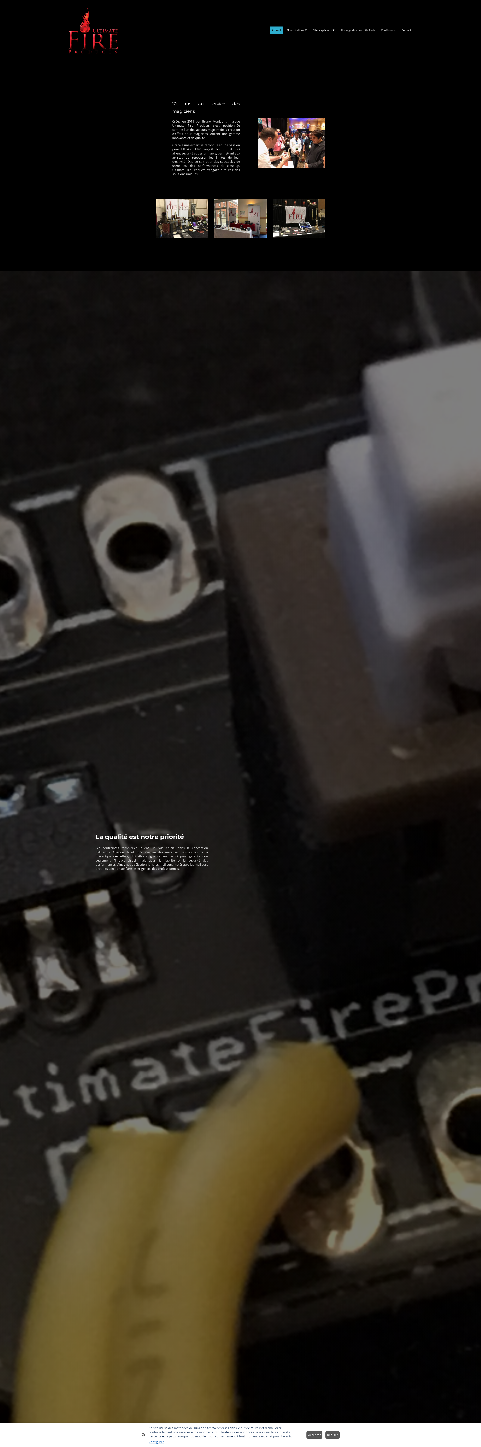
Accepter (314, 1435)
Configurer (156, 1442)
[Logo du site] (92, 30)
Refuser (332, 1435)
